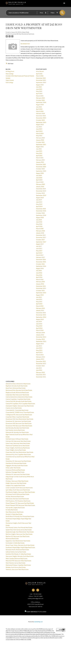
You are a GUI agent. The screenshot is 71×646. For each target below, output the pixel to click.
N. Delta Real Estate (12, 510)
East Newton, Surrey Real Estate (15, 430)
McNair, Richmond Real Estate (15, 496)
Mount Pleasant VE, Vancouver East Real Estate (20, 503)
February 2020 (40, 184)
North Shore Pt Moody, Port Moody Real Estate (20, 516)
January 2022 (40, 140)
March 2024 (39, 111)
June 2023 (39, 129)
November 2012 (41, 363)
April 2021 (39, 155)
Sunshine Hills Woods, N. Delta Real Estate (18, 554)
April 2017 (39, 253)
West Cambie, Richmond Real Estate (16, 558)
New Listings (9, 73)
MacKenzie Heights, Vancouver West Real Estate (20, 492)
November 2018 (41, 211)
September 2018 (41, 215)
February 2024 (40, 113)
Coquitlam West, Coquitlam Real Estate (17, 417)
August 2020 (40, 173)
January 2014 (40, 335)
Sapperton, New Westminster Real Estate (18, 541)
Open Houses (10, 80)
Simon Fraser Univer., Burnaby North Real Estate (20, 545)
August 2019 (40, 197)
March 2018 (39, 228)
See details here (25, 43)
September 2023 (41, 122)
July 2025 (39, 87)
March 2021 (39, 157)
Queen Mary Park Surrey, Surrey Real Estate (19, 529)
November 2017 (41, 237)
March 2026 (39, 76)
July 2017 (39, 246)
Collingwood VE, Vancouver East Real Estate (19, 414)
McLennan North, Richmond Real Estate (17, 494)
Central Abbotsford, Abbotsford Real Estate (19, 397)
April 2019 (39, 206)
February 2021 (40, 160)
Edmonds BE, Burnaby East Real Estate (17, 432)
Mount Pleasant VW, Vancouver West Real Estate (20, 505)
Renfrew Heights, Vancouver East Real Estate (19, 534)
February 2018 (40, 231)
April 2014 (39, 328)
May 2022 (39, 135)
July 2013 (39, 346)
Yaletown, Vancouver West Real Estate (17, 569)
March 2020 (39, 182)
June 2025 (39, 89)
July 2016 (39, 270)
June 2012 (39, 370)
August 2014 (40, 319)
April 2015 (39, 304)
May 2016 (39, 275)
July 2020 (39, 175)
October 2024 (40, 100)
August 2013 (40, 343)
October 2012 (40, 366)
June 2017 (39, 248)
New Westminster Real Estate (14, 512)
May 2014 (39, 326)
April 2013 (39, 352)
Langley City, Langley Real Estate (15, 485)
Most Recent (40, 71)
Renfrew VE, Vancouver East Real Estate (17, 536)
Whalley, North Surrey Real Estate (16, 567)
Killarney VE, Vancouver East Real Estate (18, 474)
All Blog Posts (10, 71)
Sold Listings (9, 82)
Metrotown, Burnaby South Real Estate (17, 498)
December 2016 (41, 259)
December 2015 (41, 286)
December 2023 (41, 115)
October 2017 (40, 239)
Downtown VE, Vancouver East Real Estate (18, 421)
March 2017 (39, 255)
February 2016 (40, 281)
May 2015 (39, 301)
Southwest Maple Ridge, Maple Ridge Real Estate (20, 547)
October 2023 (40, 120)
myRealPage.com (38, 621)
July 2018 (39, 219)
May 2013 (39, 350)
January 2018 (40, 233)
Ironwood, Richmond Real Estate (15, 470)
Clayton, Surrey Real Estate (14, 408)
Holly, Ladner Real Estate (13, 467)
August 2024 (40, 104)
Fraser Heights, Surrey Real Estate (16, 450)
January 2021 (40, 162)
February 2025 (40, 98)
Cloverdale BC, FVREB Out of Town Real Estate (20, 412)
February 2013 (40, 357)
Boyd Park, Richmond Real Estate (15, 388)
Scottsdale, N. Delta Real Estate (15, 543)
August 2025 (40, 85)
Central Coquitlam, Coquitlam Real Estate (18, 399)
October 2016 (40, 264)
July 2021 (39, 149)
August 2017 (40, 244)
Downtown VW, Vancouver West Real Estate (19, 425)
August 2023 (40, 124)
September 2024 (41, 102)
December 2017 (41, 235)
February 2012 (40, 372)
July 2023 (39, 127)
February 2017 (40, 257)
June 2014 (39, 324)
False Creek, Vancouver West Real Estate (18, 443)
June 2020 (39, 177)
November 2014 (41, 315)
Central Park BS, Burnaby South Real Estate (18, 401)
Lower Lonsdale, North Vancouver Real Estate (19, 487)
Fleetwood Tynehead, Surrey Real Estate (17, 445)
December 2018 (41, 208)
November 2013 (41, 337)
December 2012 (41, 361)
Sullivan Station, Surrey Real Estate (16, 552)
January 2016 (40, 284)
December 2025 (41, 78)
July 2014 (39, 321)
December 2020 (41, 164)
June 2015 (39, 299)
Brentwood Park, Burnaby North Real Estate (19, 390)
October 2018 (40, 213)
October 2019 (40, 193)
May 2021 (39, 153)
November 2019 (41, 191)
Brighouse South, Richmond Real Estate (17, 392)
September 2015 (41, 292)
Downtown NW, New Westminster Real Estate (19, 419)
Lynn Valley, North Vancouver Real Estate (18, 490)
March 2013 (39, 354)
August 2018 (40, 217)
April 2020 (39, 180)
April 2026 (39, 73)
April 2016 (39, 277)
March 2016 (39, 279)
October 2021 (40, 142)
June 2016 (39, 273)
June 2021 (39, 151)
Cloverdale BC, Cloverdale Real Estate (17, 410)
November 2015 (41, 288)
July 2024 (39, 107)
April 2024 (39, 109)
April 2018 (39, 226)
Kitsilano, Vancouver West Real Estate (17, 481)
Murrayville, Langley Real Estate (15, 507)
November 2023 (41, 118)
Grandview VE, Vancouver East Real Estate (18, 461)
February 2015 (40, 308)
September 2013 (41, 341)
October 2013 (40, 339)
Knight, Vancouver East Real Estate (16, 483)
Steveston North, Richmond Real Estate (17, 549)
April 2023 (39, 131)
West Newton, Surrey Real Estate (15, 563)
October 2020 (40, 169)
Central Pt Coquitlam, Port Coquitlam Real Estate (20, 403)
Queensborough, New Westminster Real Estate (20, 532)
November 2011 (41, 377)
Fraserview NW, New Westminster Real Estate (22, 34)
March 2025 (39, 96)
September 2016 (41, 266)
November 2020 (41, 166)
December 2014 (41, 312)
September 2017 (41, 242)
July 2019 (39, 200)
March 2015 (39, 306)
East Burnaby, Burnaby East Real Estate (17, 428)
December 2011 (41, 374)
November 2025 (41, 80)
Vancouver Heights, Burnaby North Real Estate (20, 556)
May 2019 (39, 204)
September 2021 (41, 144)
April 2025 (39, 93)
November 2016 (41, 262)
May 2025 (39, 91)
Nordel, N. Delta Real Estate (14, 514)
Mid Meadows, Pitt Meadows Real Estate (18, 501)
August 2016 (40, 268)
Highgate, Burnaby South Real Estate (17, 465)
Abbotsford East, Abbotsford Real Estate (18, 383)
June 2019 (39, 202)
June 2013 (39, 348)
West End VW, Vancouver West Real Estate (18, 560)
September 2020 (41, 171)
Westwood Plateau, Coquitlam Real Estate (18, 565)
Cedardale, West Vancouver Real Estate (17, 395)
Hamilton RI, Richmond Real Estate (16, 463)
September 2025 (41, 82)
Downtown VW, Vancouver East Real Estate (18, 423)
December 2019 (41, 188)
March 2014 (39, 330)
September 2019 (41, 195)
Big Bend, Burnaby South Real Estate (16, 386)
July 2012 (39, 368)
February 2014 (40, 332)
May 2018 (39, 224)
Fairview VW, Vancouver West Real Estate (18, 441)
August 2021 (40, 146)
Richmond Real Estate (12, 538)
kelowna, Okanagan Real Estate (15, 472)
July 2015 (39, 297)
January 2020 (40, 186)
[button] (33, 590)
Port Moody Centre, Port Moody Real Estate (19, 527)
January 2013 (40, 359)
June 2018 (39, 222)
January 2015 (40, 310)
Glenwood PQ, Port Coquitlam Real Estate (18, 454)
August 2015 (40, 295)
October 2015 (40, 290)
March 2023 (39, 133)
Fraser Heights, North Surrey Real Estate (18, 448)
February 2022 (40, 138)
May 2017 (39, 250)
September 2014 (41, 317)
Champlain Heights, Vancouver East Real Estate (20, 406)
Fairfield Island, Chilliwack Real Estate (17, 439)
